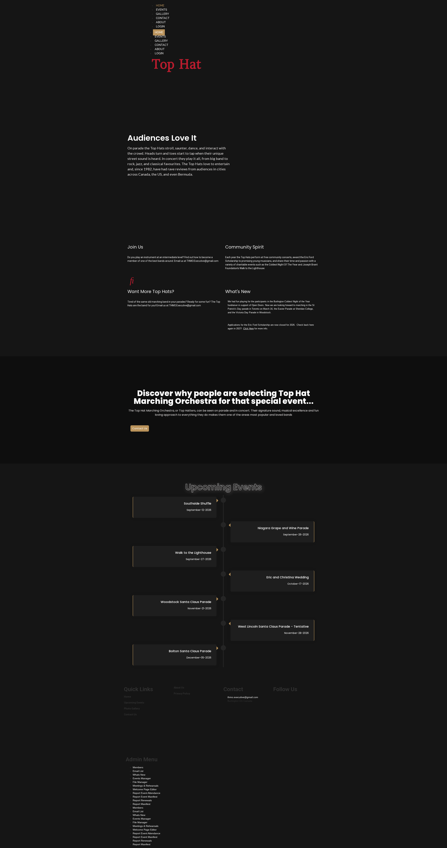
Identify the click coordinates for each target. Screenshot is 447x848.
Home (127, 696)
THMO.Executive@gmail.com (202, 261)
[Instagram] (287, 699)
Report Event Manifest (145, 796)
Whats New (139, 774)
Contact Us (130, 714)
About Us (179, 687)
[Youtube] (296, 699)
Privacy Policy (182, 693)
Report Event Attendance (146, 793)
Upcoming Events (134, 702)
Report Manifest (141, 804)
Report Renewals (142, 800)
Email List (138, 771)
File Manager (140, 782)
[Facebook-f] (277, 699)
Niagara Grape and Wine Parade (283, 528)
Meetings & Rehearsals (145, 785)
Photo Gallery (132, 708)
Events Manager (142, 778)
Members (138, 767)
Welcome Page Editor (145, 789)
